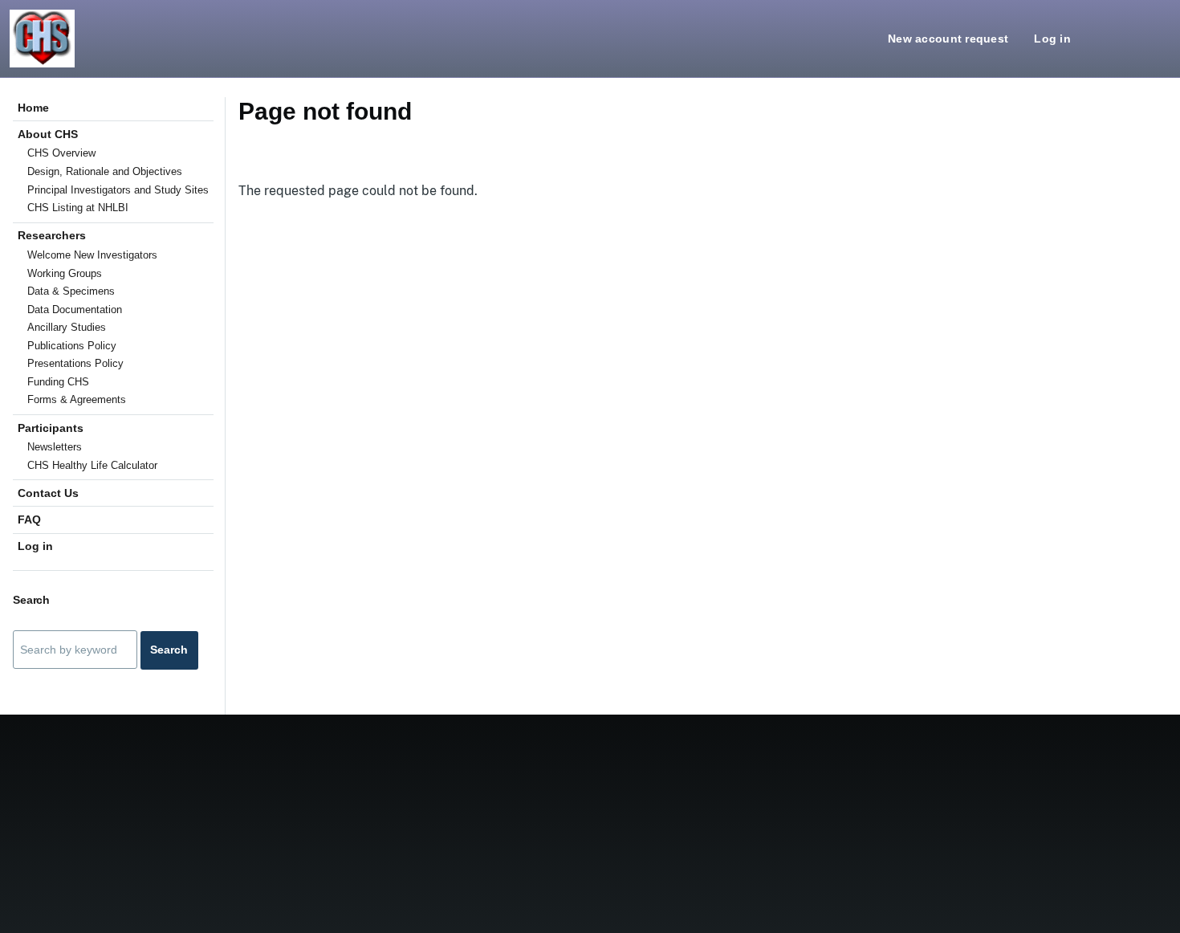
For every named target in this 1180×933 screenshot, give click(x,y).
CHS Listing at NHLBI (77, 208)
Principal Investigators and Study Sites (118, 190)
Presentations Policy (75, 363)
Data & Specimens (71, 291)
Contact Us (48, 493)
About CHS (48, 134)
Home (33, 107)
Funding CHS (58, 382)
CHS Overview (61, 153)
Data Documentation (74, 310)
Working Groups (64, 273)
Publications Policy (71, 346)
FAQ (29, 519)
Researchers (52, 235)
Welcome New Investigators (92, 255)
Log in (1052, 38)
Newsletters (54, 447)
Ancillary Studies (66, 327)
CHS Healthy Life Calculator (92, 465)
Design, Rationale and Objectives (104, 171)
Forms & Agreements (76, 399)
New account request (948, 38)
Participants (50, 428)
